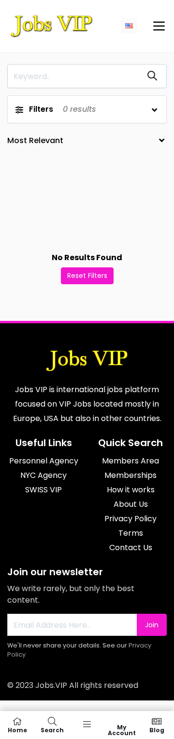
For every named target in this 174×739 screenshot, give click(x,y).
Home (17, 729)
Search (52, 729)
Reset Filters (87, 275)
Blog (156, 729)
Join (152, 625)
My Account (122, 729)
